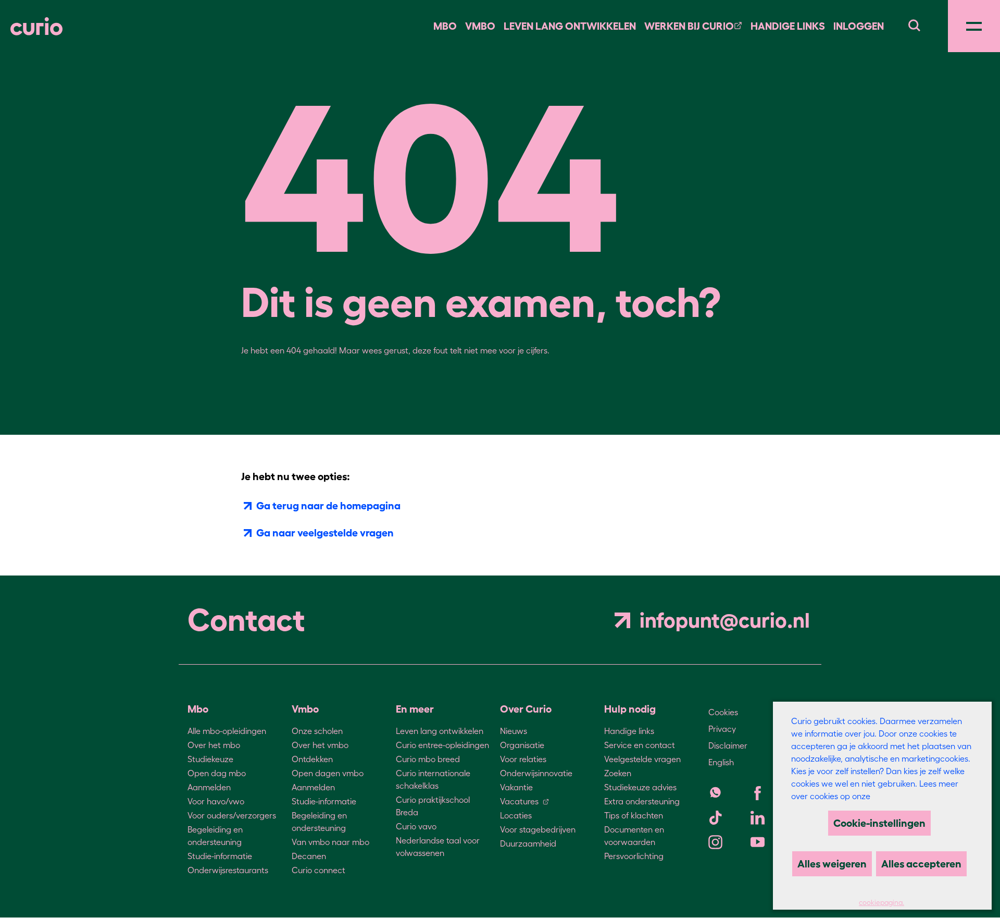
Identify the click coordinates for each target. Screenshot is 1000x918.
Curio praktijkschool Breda (433, 806)
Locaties (516, 815)
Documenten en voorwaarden (634, 836)
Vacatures (519, 801)
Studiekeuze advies (640, 787)
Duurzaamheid (528, 843)
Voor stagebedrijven (538, 829)
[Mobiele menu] (974, 26)
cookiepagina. (881, 903)
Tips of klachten (633, 815)
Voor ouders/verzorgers (232, 815)
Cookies (723, 712)
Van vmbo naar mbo (330, 842)
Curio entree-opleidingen (442, 745)
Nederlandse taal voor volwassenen (438, 847)
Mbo (445, 26)
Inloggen (858, 26)
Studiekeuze (210, 759)
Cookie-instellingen (879, 823)
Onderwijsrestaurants (228, 870)
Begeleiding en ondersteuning (215, 836)
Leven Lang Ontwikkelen (570, 26)
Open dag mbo (217, 773)
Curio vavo (416, 826)
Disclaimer (727, 745)
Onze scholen (317, 731)
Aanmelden (209, 787)
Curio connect (318, 870)
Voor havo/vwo (216, 801)
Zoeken (617, 773)
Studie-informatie (220, 856)
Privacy (722, 728)
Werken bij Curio (689, 26)
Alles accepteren (921, 864)
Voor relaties (523, 759)
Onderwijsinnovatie (536, 773)
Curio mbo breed (428, 759)
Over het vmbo (320, 745)
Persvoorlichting (634, 856)
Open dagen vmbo (328, 773)
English (721, 762)
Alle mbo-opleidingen (227, 731)
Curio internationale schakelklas (433, 779)
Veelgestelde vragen (642, 759)
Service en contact (639, 745)
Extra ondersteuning (642, 801)
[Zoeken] (914, 24)
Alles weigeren (832, 864)
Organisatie (522, 745)
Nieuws (513, 731)
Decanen (309, 856)
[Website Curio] (36, 26)
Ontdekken (312, 759)
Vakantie (516, 787)
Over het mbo (214, 745)
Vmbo (480, 26)
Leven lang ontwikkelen (439, 731)
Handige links (788, 26)
